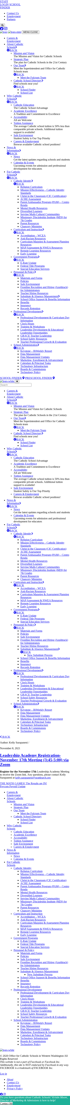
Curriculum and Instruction (28, 229)
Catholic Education (24, 104)
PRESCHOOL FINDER (39, 378)
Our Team (19, 65)
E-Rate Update (28, 262)
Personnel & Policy (24, 272)
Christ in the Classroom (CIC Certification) (43, 196)
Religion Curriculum (31, 186)
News (17, 156)
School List (26, 92)
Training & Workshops (32, 326)
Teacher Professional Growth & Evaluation (43, 341)
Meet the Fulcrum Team (33, 77)
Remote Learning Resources (35, 250)
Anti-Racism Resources (33, 238)
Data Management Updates (35, 357)
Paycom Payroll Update (12, 786)
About (10, 1079)
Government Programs (26, 256)
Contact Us (13, 13)
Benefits (24, 302)
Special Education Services (34, 269)
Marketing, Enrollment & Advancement (41, 360)
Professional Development (28, 311)
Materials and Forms (31, 278)
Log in (3, 1073)
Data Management (30, 354)
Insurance (25, 305)
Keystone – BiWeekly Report (36, 351)
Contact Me (6, 1103)
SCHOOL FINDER (11, 378)
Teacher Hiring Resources (34, 293)
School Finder (28, 89)
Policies (24, 281)
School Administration (26, 344)
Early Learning (28, 253)
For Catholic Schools (13, 173)
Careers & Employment (14, 40)
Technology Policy (30, 372)
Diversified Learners (31, 211)
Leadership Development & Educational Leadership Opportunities (42, 331)
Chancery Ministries (31, 226)
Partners (11, 19)
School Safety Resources (33, 338)
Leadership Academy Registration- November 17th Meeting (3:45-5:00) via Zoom (34, 760)
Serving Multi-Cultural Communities (40, 214)
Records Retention (30, 308)
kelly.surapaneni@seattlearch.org (33, 777)
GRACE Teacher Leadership (36, 335)
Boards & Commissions (33, 369)
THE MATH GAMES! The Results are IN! (23, 783)
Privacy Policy (15, 1088)
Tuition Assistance (23, 123)
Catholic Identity (22, 180)
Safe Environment (23, 135)
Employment (14, 16)
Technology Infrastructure (34, 366)
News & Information (13, 149)
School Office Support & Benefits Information (45, 299)
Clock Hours (27, 323)
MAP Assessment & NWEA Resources (41, 247)
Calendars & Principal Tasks (35, 363)
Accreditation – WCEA (33, 235)
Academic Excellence (25, 111)
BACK (13, 50)
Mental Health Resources (33, 208)
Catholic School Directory (28, 80)
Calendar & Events (24, 162)
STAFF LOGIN (4, 3)
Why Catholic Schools (14, 97)
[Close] (17, 381)
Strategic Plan (21, 59)
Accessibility (20, 117)
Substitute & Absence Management (39, 296)
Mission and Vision (24, 53)
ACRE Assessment (30, 199)
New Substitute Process (39, 655)
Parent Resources (29, 223)
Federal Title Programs (32, 265)
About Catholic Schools (15, 46)
